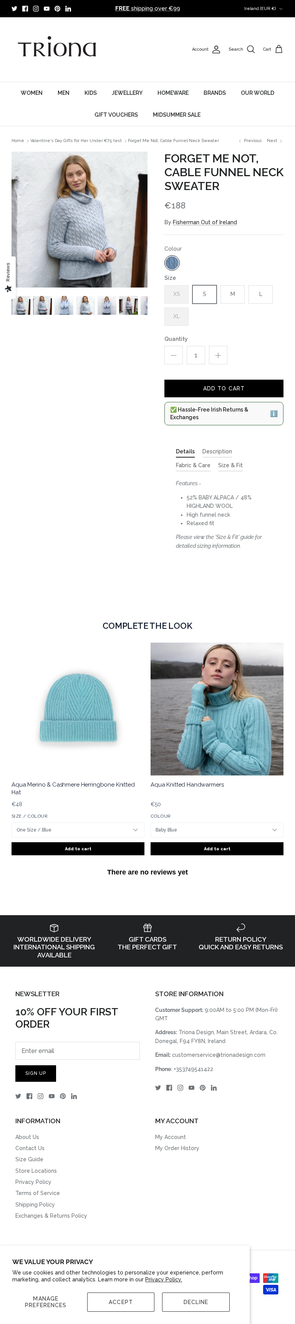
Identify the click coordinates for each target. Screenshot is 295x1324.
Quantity (176, 339)
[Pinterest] (57, 9)
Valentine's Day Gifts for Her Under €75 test (76, 141)
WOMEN (32, 93)
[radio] (172, 263)
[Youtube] (47, 9)
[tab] (185, 453)
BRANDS (215, 93)
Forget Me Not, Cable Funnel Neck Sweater (173, 141)
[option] (80, 220)
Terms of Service (37, 1193)
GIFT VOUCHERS (116, 115)
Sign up (35, 1073)
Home (18, 141)
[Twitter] (14, 9)
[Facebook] (25, 9)
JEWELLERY (127, 93)
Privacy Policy (33, 1182)
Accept (121, 1302)
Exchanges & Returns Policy (51, 1216)
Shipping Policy (35, 1205)
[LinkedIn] (68, 9)
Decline (196, 1302)
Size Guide (29, 1159)
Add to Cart (224, 388)
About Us (27, 1137)
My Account (170, 1137)
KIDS (91, 93)
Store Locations (36, 1171)
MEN (64, 93)
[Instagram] (36, 9)
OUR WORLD (257, 93)
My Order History (177, 1148)
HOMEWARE (173, 93)
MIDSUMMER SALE (177, 115)
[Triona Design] (58, 49)
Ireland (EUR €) (260, 8)
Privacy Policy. (163, 1279)
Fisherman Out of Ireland (205, 222)
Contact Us (30, 1148)
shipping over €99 (147, 8)
